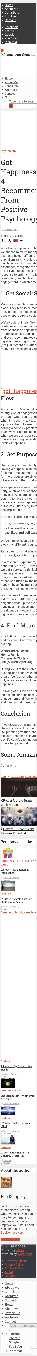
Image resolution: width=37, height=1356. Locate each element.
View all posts (10, 1239)
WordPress (24, 1254)
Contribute (12, 12)
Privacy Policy (14, 1264)
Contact (10, 20)
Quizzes (4, 864)
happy (5, 776)
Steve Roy (7, 1160)
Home (9, 5)
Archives (11, 16)
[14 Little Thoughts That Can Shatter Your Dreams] (8, 890)
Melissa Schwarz (11, 1074)
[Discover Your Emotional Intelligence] (8, 857)
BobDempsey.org (12, 1232)
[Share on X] (9, 241)
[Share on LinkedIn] (21, 241)
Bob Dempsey (11, 229)
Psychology (8, 151)
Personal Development (11, 861)
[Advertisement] (18, 129)
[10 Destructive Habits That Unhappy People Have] (8, 1143)
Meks (20, 1250)
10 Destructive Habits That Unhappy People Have (15, 1154)
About (9, 1272)
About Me (11, 9)
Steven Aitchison (11, 877)
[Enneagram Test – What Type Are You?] (8, 1086)
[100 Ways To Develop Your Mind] (8, 1114)
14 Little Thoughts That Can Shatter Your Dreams (16, 900)
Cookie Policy (14, 1268)
